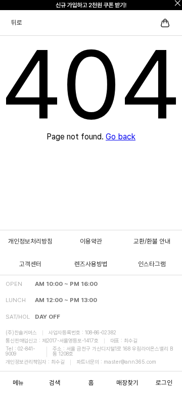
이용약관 (91, 241)
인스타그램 (152, 264)
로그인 (164, 382)
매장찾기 (127, 382)
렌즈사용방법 (91, 264)
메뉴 (18, 382)
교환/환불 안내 (151, 241)
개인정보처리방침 (30, 241)
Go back (120, 136)
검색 (54, 382)
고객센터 (30, 264)
